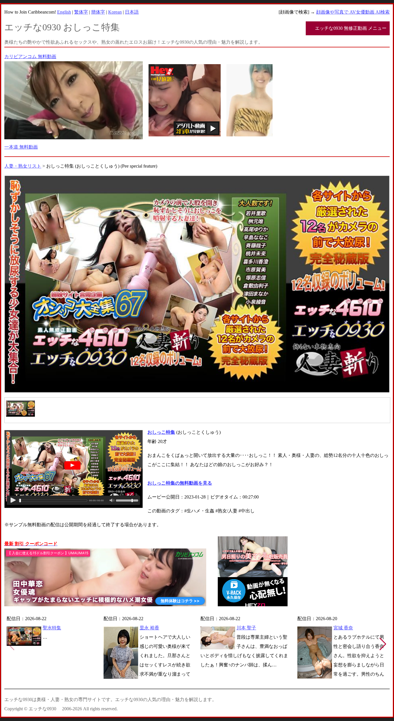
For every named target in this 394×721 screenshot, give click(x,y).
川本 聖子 (246, 627)
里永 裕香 (149, 627)
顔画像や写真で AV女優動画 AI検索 (353, 12)
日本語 (132, 12)
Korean (115, 12)
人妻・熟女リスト (22, 166)
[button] (383, 644)
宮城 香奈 (343, 627)
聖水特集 (52, 627)
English (64, 12)
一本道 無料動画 (21, 146)
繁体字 (81, 12)
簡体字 (98, 12)
